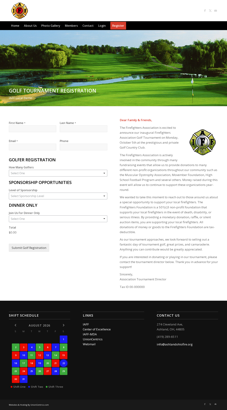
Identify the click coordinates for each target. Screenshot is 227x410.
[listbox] (58, 173)
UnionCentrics (93, 339)
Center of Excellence (97, 329)
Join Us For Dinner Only (24, 213)
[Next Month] (63, 325)
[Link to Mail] (215, 10)
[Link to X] (210, 10)
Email (13, 141)
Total (12, 227)
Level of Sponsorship (23, 190)
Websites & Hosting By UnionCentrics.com (29, 404)
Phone (64, 141)
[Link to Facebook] (204, 10)
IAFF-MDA (90, 334)
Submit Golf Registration (29, 248)
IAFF (86, 324)
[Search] (216, 25)
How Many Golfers (21, 167)
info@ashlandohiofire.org (175, 344)
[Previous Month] (16, 325)
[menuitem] (15, 25)
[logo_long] (40, 10)
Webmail (89, 344)
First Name (17, 123)
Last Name (68, 123)
